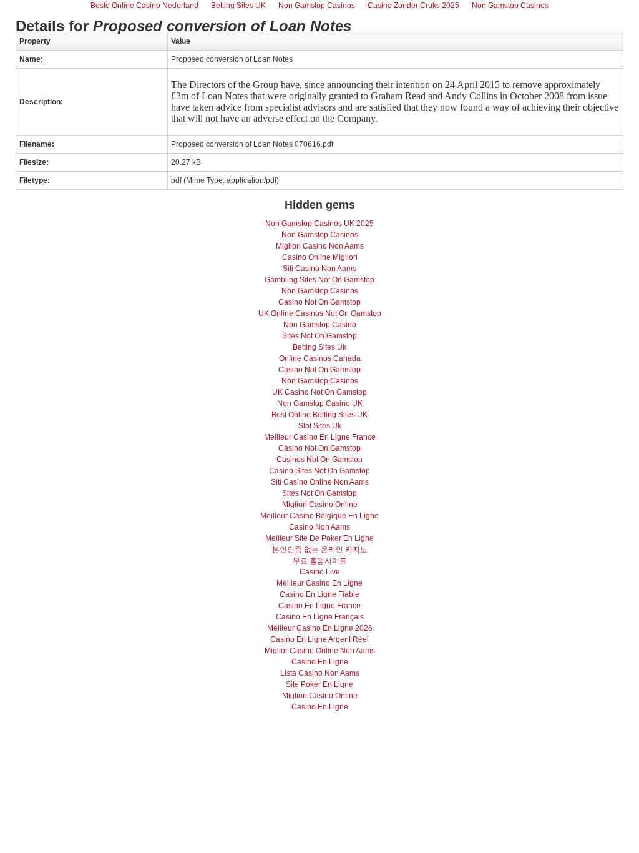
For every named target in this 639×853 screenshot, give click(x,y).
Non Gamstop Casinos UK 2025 (319, 223)
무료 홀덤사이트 (320, 560)
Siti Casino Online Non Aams (320, 482)
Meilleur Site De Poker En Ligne (319, 538)
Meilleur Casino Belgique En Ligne (319, 515)
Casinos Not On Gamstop (319, 459)
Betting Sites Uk (319, 347)
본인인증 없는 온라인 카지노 (320, 549)
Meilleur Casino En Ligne (319, 583)
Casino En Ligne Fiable (319, 594)
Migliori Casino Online (320, 504)
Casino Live (320, 572)
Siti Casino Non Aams (319, 268)
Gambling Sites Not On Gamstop (319, 279)
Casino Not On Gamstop (319, 302)
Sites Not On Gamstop (319, 336)
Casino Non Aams (319, 527)
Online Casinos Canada (320, 358)
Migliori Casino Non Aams (320, 246)
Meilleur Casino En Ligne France (320, 437)
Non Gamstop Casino (319, 324)
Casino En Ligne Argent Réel (319, 639)
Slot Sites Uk (319, 426)
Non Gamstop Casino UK (320, 403)
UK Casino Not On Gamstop (319, 392)
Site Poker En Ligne (319, 684)
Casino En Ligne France (319, 605)
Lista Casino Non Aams (319, 673)
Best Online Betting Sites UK (319, 414)
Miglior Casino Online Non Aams (320, 650)
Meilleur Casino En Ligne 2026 (320, 628)
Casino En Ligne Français (320, 617)
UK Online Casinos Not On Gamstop (319, 313)
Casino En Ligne (319, 662)
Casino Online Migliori (320, 257)
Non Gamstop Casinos (319, 234)
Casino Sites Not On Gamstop (319, 470)
